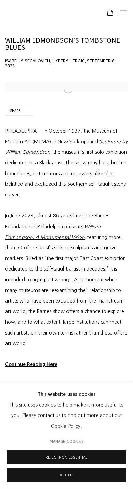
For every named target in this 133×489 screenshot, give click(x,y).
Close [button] (118, 47)
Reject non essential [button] (66, 457)
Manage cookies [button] (66, 441)
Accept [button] (67, 475)
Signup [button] (29, 127)
